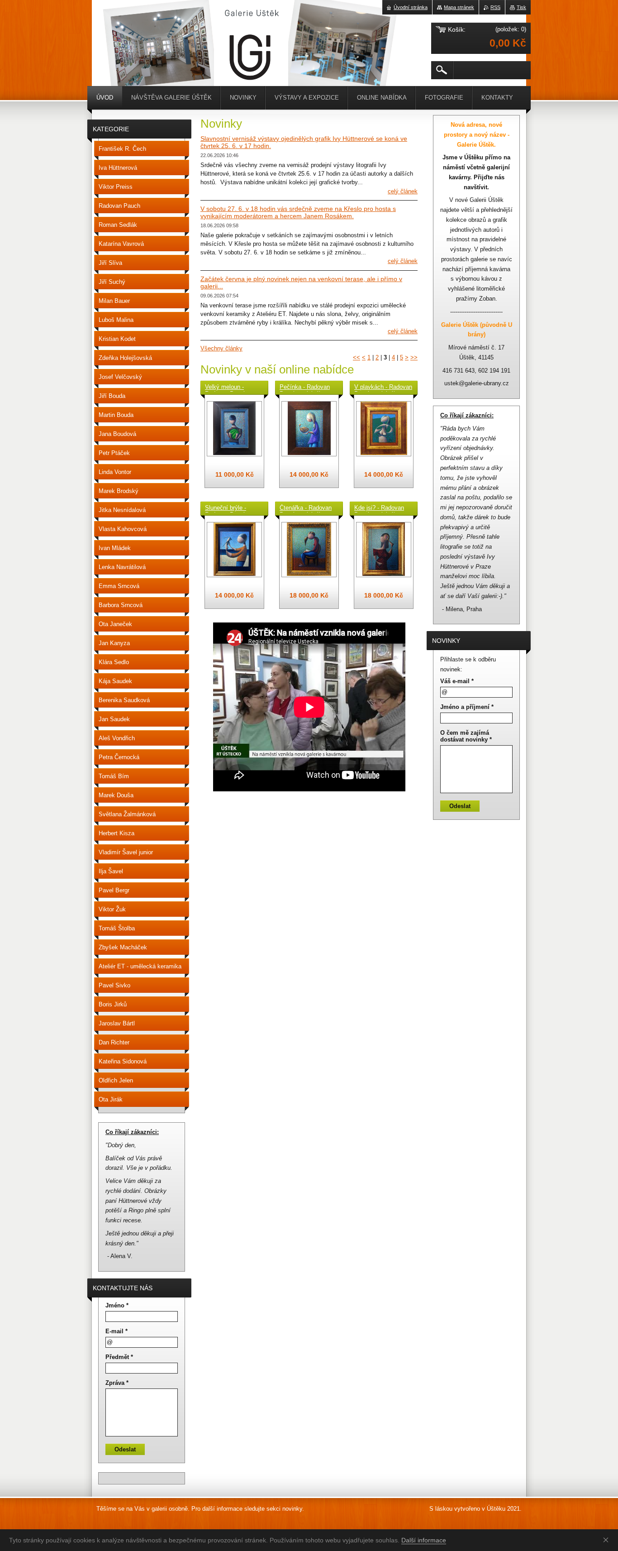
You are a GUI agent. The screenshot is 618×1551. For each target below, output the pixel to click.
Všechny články (221, 348)
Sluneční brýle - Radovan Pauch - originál (227, 508)
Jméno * (116, 1305)
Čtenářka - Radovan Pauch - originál (306, 508)
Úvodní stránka (411, 7)
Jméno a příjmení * (467, 707)
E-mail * (116, 1331)
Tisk (521, 7)
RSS (495, 7)
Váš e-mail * (457, 681)
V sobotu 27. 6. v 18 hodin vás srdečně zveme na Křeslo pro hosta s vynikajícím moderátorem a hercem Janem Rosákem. (298, 212)
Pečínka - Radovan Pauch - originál (305, 387)
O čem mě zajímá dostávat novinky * (466, 736)
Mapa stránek (459, 7)
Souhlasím (607, 1539)
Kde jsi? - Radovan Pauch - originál (379, 508)
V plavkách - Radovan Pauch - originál (383, 387)
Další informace (423, 1540)
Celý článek (403, 191)
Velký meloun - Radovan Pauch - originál (227, 387)
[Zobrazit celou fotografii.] (234, 428)
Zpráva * (116, 1382)
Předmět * (119, 1357)
